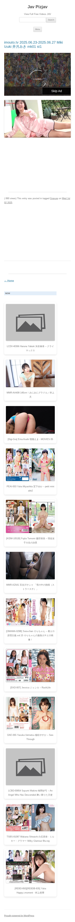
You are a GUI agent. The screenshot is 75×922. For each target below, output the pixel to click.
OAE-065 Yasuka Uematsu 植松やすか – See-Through (30, 737)
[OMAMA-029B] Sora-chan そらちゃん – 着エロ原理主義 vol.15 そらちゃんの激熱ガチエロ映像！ (30, 635)
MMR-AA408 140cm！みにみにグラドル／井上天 (30, 394)
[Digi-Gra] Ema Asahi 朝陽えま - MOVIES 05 (30, 439)
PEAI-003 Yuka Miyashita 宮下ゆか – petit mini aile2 (30, 488)
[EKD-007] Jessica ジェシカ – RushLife (30, 687)
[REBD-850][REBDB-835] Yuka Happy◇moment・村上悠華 (30, 890)
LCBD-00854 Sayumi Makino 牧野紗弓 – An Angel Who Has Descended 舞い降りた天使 (30, 792)
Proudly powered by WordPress (19, 915)
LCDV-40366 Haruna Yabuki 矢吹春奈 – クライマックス (30, 348)
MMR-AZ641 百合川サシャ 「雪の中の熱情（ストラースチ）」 (30, 587)
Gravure (54, 198)
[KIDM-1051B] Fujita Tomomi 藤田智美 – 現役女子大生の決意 (30, 540)
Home (9, 280)
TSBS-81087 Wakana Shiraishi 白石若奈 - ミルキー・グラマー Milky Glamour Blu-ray (30, 838)
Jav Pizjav (37, 6)
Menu (37, 29)
